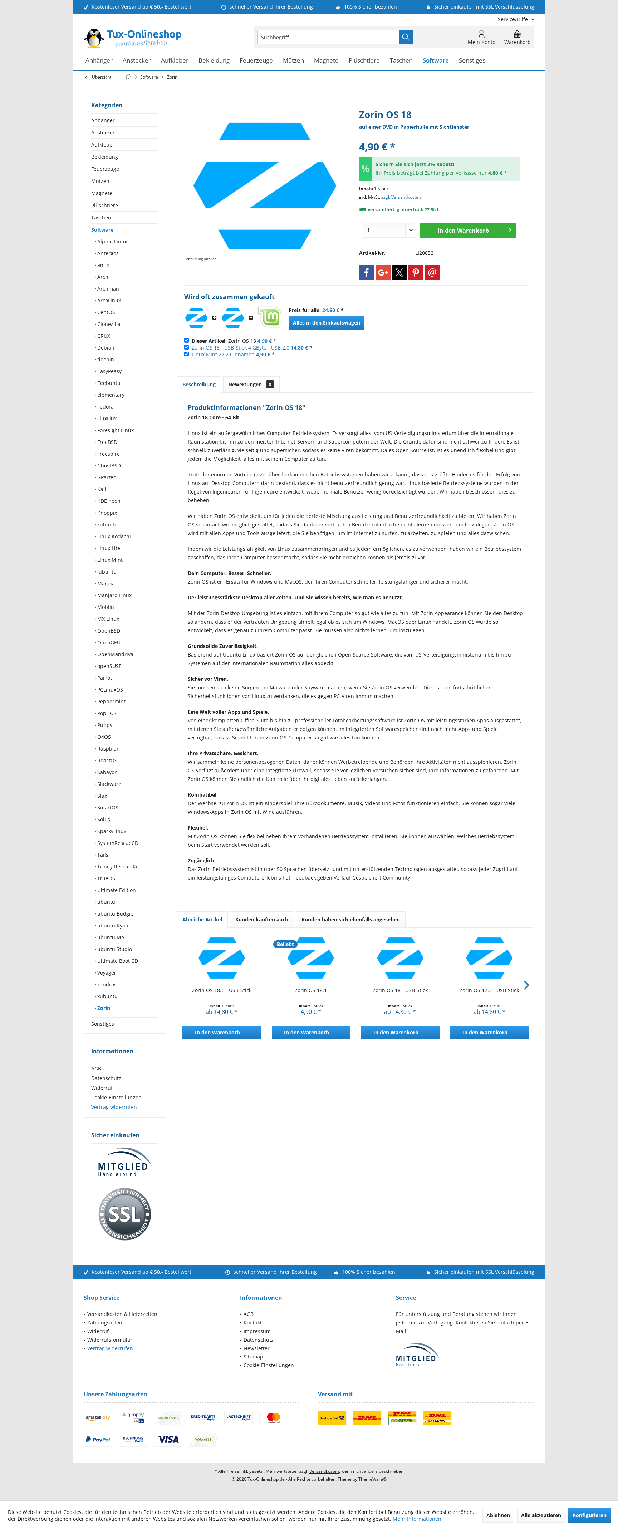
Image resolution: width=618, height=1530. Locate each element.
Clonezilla (108, 324)
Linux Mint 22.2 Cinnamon (223, 354)
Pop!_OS (106, 713)
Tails (102, 854)
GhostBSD (108, 465)
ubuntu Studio (114, 949)
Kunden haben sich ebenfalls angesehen (350, 919)
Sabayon (107, 772)
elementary (110, 394)
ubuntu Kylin (112, 925)
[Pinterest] (415, 272)
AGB (96, 1068)
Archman (107, 288)
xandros (106, 984)
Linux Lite (108, 548)
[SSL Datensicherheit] (124, 1214)
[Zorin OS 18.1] (311, 958)
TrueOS (105, 878)
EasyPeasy (109, 371)
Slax (101, 795)
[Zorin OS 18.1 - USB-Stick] (221, 958)
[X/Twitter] (399, 272)
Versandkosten (324, 1471)
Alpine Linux (111, 241)
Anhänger (103, 120)
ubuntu (105, 901)
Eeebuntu (108, 383)
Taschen (101, 217)
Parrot (104, 677)
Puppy (104, 725)
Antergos (107, 253)
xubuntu (107, 996)
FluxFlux (106, 418)
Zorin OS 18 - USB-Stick (400, 990)
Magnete (101, 193)
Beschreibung (199, 384)
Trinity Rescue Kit (117, 866)
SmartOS (107, 807)
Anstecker (103, 132)
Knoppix (106, 512)
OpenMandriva (114, 654)
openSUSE (109, 666)
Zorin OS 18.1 (311, 990)
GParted (106, 477)
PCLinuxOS (109, 689)
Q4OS (103, 736)
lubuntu (106, 571)
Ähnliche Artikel (202, 919)
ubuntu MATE (113, 937)
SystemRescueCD (117, 843)
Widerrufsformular (109, 1339)
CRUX (103, 335)
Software (102, 229)
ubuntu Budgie (114, 913)
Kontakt (253, 1322)
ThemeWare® (372, 1479)
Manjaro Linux (114, 595)
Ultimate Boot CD (117, 960)
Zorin (103, 1008)
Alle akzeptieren (541, 1515)
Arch (102, 276)
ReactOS (106, 760)
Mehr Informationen (417, 1518)
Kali (101, 489)
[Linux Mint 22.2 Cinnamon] (269, 318)
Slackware (108, 784)
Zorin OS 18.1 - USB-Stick (221, 990)
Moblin (105, 607)
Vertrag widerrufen (114, 1107)
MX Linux (107, 618)
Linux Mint (109, 559)
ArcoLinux (108, 300)
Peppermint (111, 701)
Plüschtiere (104, 205)
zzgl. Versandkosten (401, 197)
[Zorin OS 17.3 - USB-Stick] (489, 958)
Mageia (105, 583)
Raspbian (108, 748)
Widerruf (102, 1087)
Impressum (257, 1331)
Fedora (105, 406)
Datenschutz (106, 1078)
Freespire (108, 453)
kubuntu (107, 524)
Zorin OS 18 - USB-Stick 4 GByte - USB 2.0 (240, 347)
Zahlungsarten (104, 1322)
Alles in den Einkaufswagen (326, 322)
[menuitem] (513, 19)
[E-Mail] (432, 272)
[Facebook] (366, 272)
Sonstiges (102, 1023)
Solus (103, 819)
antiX (102, 265)
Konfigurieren (590, 1515)
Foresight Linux (115, 430)
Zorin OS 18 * (234, 340)
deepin (105, 359)
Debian (105, 347)
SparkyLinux (111, 831)
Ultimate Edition (116, 890)
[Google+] (383, 272)
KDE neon (108, 500)
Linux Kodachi (113, 536)
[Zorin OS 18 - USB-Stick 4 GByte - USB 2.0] (233, 318)
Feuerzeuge (105, 168)
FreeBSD (106, 442)
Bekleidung (104, 156)
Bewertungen (250, 384)
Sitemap (253, 1356)
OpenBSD (108, 630)
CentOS (105, 312)
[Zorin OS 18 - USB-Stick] (400, 958)
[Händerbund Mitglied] (124, 1162)
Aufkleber (102, 144)
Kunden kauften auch (261, 919)
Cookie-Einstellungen (116, 1097)
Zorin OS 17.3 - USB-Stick (489, 990)
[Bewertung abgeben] (439, 137)
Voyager (106, 972)
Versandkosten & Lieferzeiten (122, 1314)
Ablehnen (498, 1515)
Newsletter (257, 1348)
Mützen (100, 181)
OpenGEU (108, 642)
